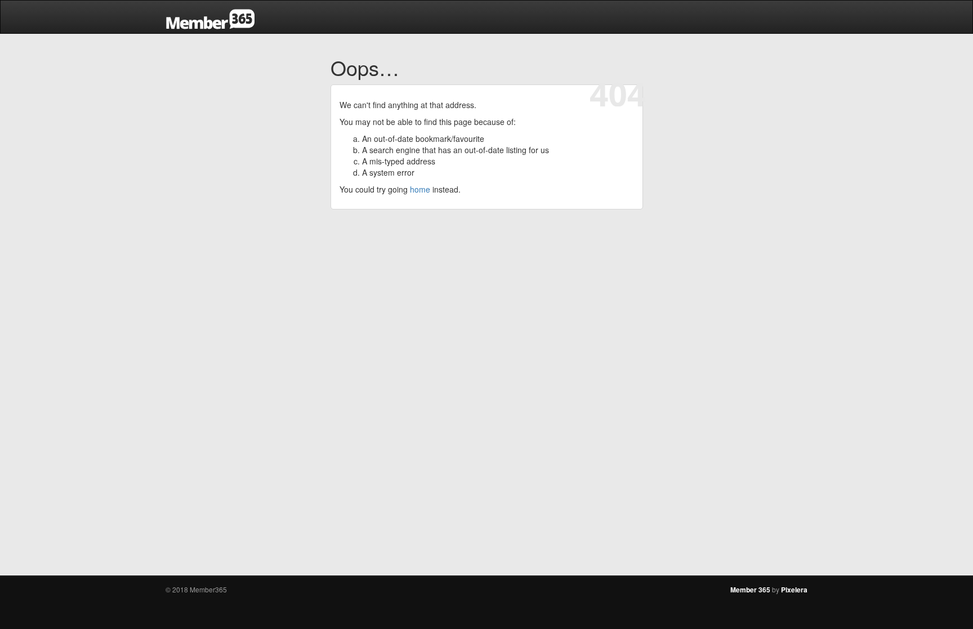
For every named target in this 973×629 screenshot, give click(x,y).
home (420, 189)
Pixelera (794, 590)
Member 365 (750, 590)
